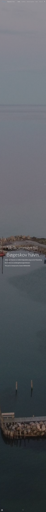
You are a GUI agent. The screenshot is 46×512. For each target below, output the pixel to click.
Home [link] (19, 1)
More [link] (40, 1)
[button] (44, 1)
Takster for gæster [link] (30, 1)
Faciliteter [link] (23, 1)
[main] (23, 256)
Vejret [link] (36, 1)
